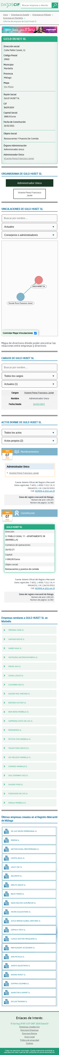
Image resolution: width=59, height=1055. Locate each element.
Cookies (29, 1043)
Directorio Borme (29, 1033)
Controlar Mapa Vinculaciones (18, 332)
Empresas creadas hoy (29, 1026)
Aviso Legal (29, 1036)
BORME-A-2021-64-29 (45, 491)
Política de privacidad (29, 1040)
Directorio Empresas (29, 1030)
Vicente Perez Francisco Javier (19, 158)
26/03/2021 (39, 404)
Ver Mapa (9, 86)
